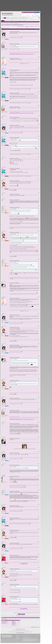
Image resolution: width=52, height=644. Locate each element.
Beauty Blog (11, 18)
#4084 (38, 68)
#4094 (38, 198)
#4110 (38, 463)
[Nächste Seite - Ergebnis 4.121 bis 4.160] (25, 27)
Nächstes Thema (22, 615)
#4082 (38, 42)
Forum (5, 18)
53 (26, 26)
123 (36, 26)
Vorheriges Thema (18, 615)
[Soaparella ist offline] (4, 61)
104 (32, 26)
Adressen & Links (16, 18)
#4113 (38, 504)
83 (27, 26)
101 (29, 26)
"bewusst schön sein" (4, 618)
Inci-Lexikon (20, 18)
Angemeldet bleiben (37, 13)
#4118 (38, 567)
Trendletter (30, 635)
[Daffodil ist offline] (4, 559)
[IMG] (12, 622)
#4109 (38, 451)
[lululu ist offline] (3, 72)
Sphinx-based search (22, 632)
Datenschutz (22, 635)
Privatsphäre (38, 635)
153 (37, 26)
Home (2, 18)
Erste (23, 26)
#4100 (38, 313)
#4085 (38, 91)
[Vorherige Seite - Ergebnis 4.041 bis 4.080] (24, 26)
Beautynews (8, 18)
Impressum (17, 635)
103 (31, 26)
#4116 (38, 541)
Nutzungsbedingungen (26, 635)
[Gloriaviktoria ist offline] (4, 442)
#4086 (38, 105)
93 (24, 612)
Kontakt (19, 635)
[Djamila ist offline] (3, 209)
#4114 (38, 516)
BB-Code (13, 621)
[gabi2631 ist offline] (3, 46)
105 (34, 26)
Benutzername (24, 13)
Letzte (27, 27)
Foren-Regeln (13, 625)
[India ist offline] (4, 285)
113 (35, 26)
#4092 (38, 179)
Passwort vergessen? (27, 15)
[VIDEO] (13, 623)
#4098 (38, 281)
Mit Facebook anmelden (37, 12)
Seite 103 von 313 (20, 26)
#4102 (38, 343)
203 (35, 612)
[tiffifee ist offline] (4, 184)
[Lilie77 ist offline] (4, 35)
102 (30, 26)
